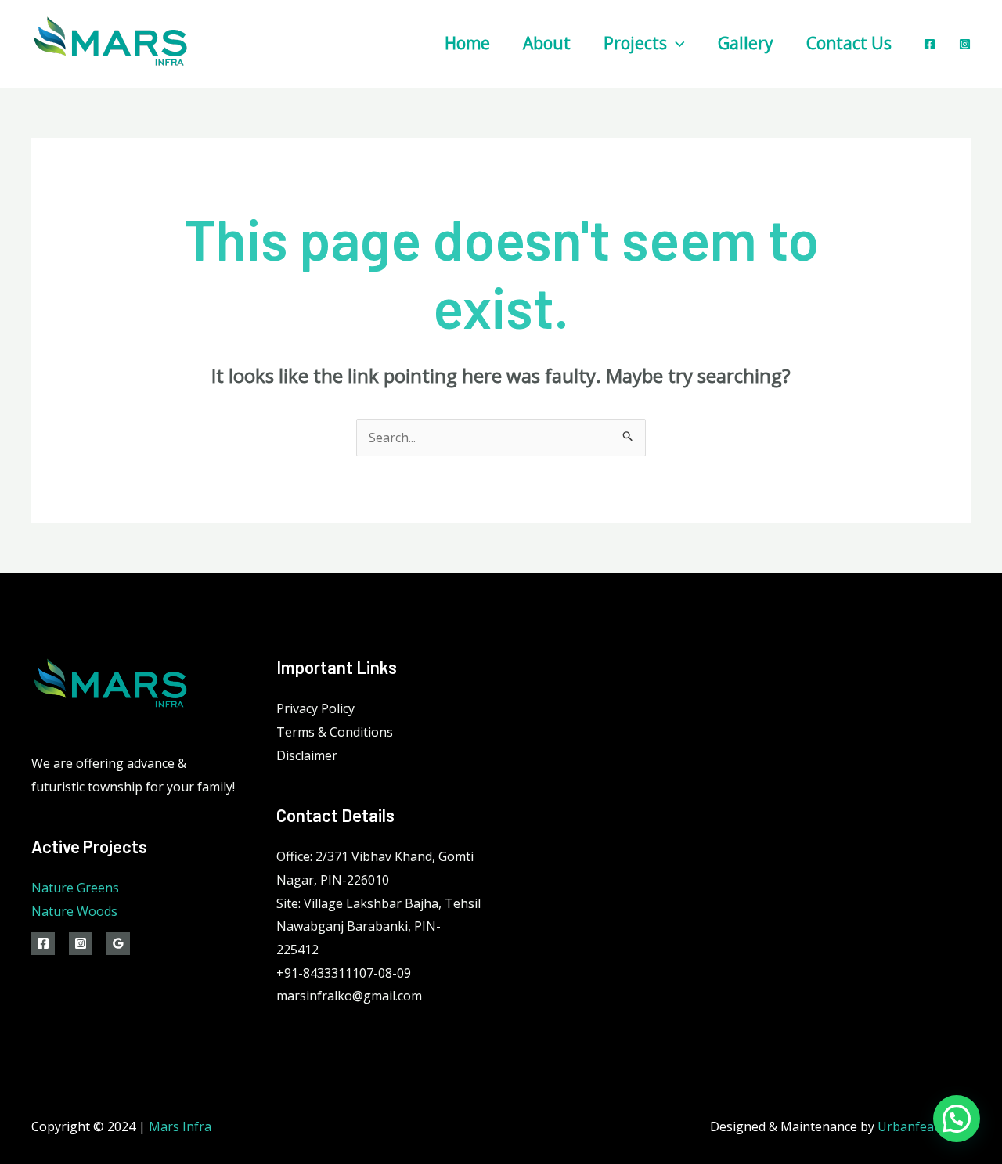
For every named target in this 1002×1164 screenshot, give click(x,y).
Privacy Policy (315, 708)
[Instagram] (965, 44)
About (547, 43)
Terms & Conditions (334, 732)
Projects (635, 43)
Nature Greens (75, 887)
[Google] (118, 943)
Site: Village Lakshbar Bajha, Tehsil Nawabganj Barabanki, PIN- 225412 (378, 926)
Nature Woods (74, 911)
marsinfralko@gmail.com (349, 995)
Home (467, 43)
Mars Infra (180, 1126)
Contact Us (849, 43)
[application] (676, 43)
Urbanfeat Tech (924, 1126)
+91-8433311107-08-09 (343, 973)
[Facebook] (929, 44)
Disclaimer (306, 755)
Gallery (745, 43)
